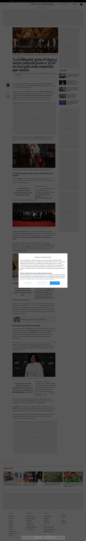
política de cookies (54, 268)
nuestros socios (40, 260)
